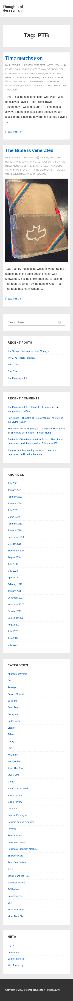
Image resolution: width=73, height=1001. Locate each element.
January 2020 (14, 503)
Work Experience (16, 909)
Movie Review (15, 795)
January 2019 (14, 530)
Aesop (11, 680)
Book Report (14, 707)
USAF (11, 902)
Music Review (15, 801)
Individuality (12, 85)
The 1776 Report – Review (21, 357)
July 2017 (13, 631)
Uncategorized (15, 896)
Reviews (12, 828)
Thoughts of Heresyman (13, 8)
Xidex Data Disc (16, 916)
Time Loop (11, 89)
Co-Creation (51, 81)
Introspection (14, 73)
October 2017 (14, 611)
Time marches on (24, 58)
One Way (26, 85)
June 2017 (13, 638)
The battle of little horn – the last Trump (31, 432)
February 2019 (15, 523)
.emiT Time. (14, 364)
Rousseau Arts (15, 835)
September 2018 (16, 550)
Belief (14, 174)
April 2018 (13, 577)
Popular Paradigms (27, 77)
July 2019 (13, 510)
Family (11, 741)
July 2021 (13, 483)
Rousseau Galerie (17, 842)
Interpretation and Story (20, 411)
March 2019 (14, 517)
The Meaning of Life (18, 378)
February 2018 (15, 584)
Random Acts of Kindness (21, 822)
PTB (34, 85)
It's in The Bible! (16, 768)
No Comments (17, 81)
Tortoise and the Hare (19, 876)
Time (63, 85)
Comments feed (16, 958)
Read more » (13, 131)
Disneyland (13, 714)
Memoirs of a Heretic (25, 166)
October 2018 (14, 544)
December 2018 (16, 537)
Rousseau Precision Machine (23, 849)
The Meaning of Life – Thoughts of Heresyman (31, 407)
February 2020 (15, 496)
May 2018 (13, 570)
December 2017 (16, 597)
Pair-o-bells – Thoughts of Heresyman (27, 418)
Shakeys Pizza (15, 855)
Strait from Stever (51, 77)
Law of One (30, 73)
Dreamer (12, 727)
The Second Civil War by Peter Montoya (28, 351)
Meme (41, 73)
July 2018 (13, 564)
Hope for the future (32, 454)
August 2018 (14, 557)
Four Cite (12, 371)
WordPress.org (15, 965)
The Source (53, 85)
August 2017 (14, 624)
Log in (11, 945)
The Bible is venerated (29, 150)
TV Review (13, 889)
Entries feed (14, 952)
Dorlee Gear (14, 721)
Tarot (10, 869)
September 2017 (16, 618)
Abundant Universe (28, 69)
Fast (10, 748)
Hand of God (33, 174)
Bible (22, 174)
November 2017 (16, 604)
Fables (11, 734)
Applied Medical (16, 694)
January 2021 (14, 490)
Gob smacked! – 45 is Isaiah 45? (40, 443)
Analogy (46, 69)
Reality (41, 85)
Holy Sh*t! (47, 162)
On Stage (12, 808)
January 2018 (14, 591)
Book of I (57, 69)
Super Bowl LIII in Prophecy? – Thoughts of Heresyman (36, 428)
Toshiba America (16, 882)
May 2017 (13, 644)
